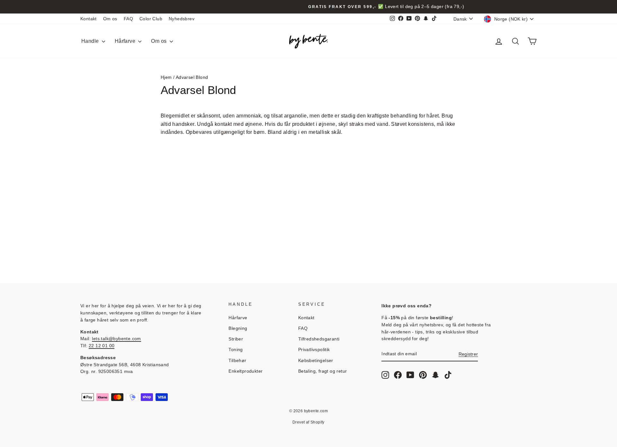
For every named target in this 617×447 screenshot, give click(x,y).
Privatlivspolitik (314, 349)
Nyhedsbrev (181, 18)
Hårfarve (126, 41)
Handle (90, 41)
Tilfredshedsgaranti (319, 339)
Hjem (166, 77)
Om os (110, 18)
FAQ (128, 18)
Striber (235, 339)
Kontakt (88, 18)
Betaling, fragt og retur (322, 371)
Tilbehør (237, 360)
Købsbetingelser (315, 360)
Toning (235, 349)
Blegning (237, 328)
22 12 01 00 (101, 345)
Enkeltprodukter (245, 371)
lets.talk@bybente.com (116, 338)
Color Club (150, 18)
